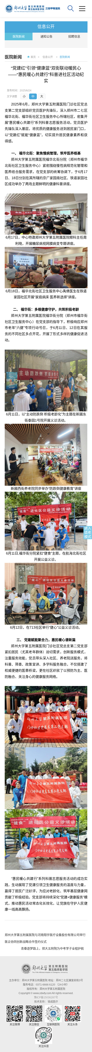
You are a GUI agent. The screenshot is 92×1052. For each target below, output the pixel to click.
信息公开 (48, 57)
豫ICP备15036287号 (46, 997)
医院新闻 (19, 36)
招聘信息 (74, 36)
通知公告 (46, 36)
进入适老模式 (87, 532)
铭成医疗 (53, 1001)
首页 (33, 57)
